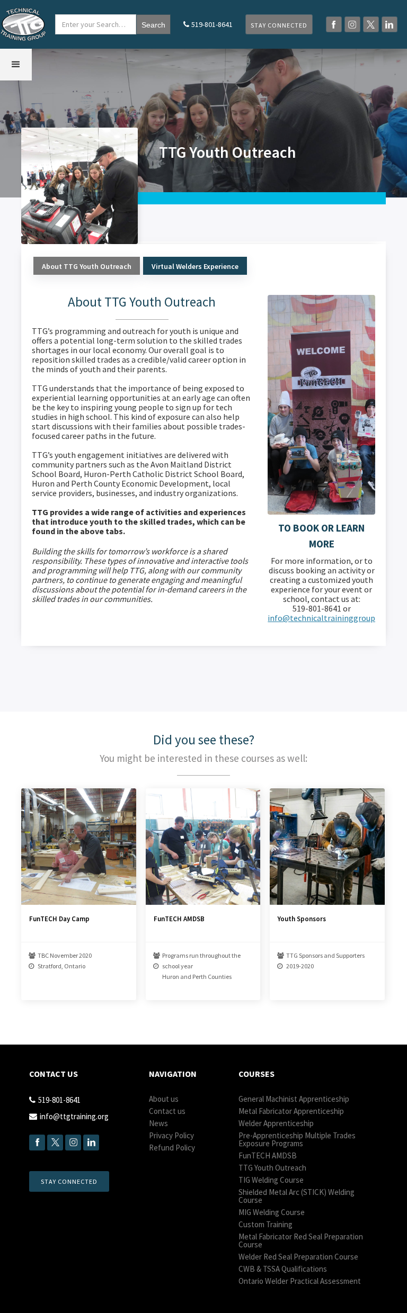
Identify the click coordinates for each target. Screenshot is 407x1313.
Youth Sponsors (302, 918)
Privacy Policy (171, 1135)
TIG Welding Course (271, 1180)
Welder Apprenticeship (276, 1123)
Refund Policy (172, 1148)
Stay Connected (279, 25)
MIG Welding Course (271, 1212)
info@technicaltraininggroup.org (329, 618)
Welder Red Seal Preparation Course (298, 1257)
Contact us (167, 1111)
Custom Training (265, 1224)
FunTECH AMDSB (179, 918)
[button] (16, 64)
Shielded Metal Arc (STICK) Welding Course (296, 1196)
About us (164, 1099)
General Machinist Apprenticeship (293, 1099)
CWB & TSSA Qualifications (282, 1269)
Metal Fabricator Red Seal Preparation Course (300, 1240)
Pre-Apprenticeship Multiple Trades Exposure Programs (297, 1139)
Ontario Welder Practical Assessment (299, 1281)
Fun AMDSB (267, 1155)
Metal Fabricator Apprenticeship (291, 1111)
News (158, 1123)
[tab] (86, 266)
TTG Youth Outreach (272, 1168)
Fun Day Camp (59, 918)
